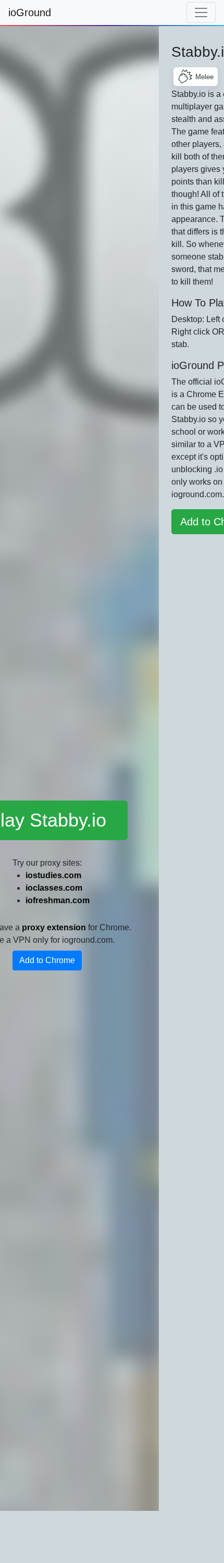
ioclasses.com (54, 887)
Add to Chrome (47, 960)
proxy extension (54, 927)
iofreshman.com (58, 900)
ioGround (29, 12)
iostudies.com (53, 875)
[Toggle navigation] (201, 12)
